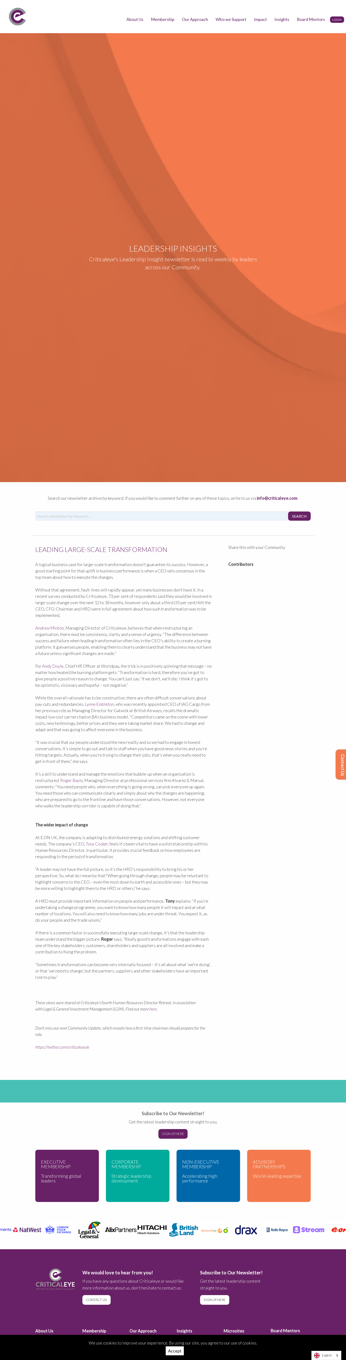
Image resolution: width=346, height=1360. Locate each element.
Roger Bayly (71, 780)
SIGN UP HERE (173, 1134)
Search (299, 516)
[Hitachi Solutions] (144, 1229)
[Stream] (301, 1229)
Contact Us (342, 765)
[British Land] (175, 1230)
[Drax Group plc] (238, 1230)
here (153, 1008)
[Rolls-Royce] (269, 1230)
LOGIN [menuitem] (337, 19)
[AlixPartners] (113, 1229)
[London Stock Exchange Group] (50, 1230)
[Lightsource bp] (207, 1230)
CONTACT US (96, 1300)
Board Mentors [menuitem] (311, 19)
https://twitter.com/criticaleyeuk (62, 1047)
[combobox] (326, 1355)
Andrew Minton (49, 627)
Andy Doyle (53, 666)
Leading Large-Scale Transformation (101, 550)
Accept (174, 1350)
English (327, 1355)
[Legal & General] (81, 1230)
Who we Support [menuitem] (231, 19)
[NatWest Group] (19, 1230)
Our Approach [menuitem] (195, 19)
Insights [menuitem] (281, 19)
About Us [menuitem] (134, 19)
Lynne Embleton (99, 704)
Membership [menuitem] (162, 19)
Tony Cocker (97, 843)
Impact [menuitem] (260, 19)
